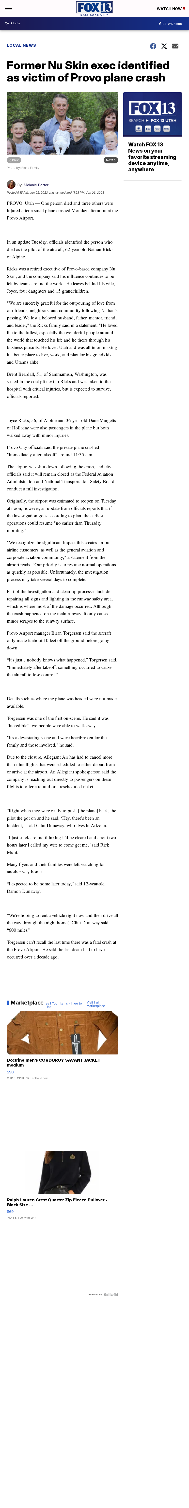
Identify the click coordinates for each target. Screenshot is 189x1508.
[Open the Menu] (8, 8)
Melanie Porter (36, 185)
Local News (21, 45)
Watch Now (170, 8)
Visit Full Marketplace (96, 1004)
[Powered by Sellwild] (111, 1294)
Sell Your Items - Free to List (64, 1005)
